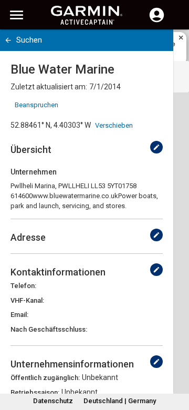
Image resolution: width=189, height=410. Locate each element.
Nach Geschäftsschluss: (48, 329)
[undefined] (156, 147)
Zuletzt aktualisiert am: (48, 87)
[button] (176, 362)
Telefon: (23, 286)
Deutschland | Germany (119, 401)
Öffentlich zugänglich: (45, 378)
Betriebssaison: (34, 392)
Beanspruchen (36, 105)
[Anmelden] (156, 21)
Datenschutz (53, 401)
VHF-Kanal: (27, 300)
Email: (19, 315)
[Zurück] (8, 40)
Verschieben (114, 125)
